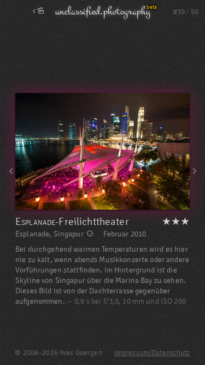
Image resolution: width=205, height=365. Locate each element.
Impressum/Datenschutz (152, 353)
